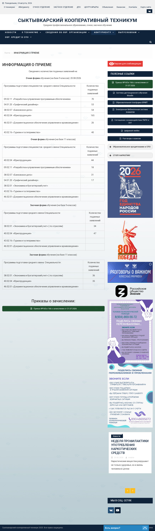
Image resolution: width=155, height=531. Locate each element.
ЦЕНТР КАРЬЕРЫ (91, 7)
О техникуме (9, 7)
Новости (10, 32)
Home (150, 528)
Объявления (107, 7)
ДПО (79, 7)
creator (131, 461)
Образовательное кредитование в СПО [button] (131, 147)
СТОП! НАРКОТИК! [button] (121, 155)
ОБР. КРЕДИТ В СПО (17, 37)
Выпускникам (127, 32)
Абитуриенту (23, 7)
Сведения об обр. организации (66, 32)
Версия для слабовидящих (127, 63)
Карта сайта (146, 7)
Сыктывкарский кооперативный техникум (77, 20)
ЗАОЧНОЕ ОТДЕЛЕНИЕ (63, 7)
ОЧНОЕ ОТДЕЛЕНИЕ (41, 7)
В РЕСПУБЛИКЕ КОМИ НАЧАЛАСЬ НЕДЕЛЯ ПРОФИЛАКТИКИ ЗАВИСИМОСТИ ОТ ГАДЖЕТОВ (126, 449)
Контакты (133, 7)
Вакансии (121, 7)
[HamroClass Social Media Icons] (111, 510)
